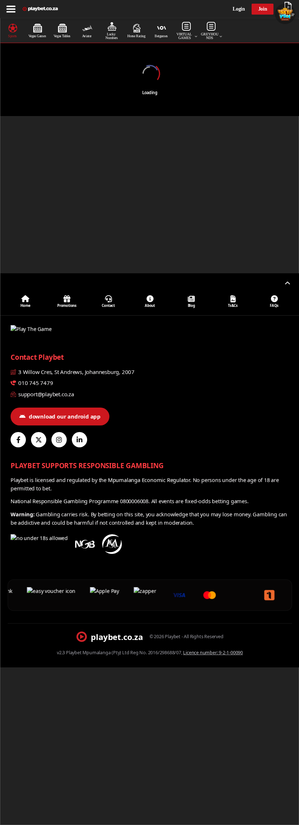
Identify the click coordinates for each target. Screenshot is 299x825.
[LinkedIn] (79, 439)
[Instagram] (59, 439)
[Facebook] (18, 439)
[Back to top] (287, 283)
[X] (38, 439)
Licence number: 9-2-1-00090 (213, 652)
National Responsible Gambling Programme (65, 501)
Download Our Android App (65, 416)
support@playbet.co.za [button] (45, 394)
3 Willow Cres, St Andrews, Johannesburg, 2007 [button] (76, 371)
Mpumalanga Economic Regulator (149, 479)
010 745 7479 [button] (35, 382)
